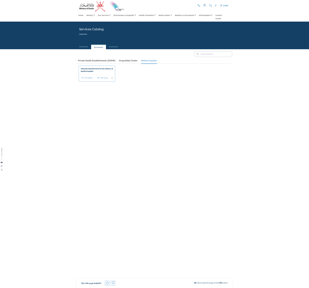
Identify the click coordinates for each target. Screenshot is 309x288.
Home (80, 15)
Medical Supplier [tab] (149, 61)
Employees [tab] (113, 47)
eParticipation (205, 15)
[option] (90, 17)
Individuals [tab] (83, 47)
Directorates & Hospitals (123, 15)
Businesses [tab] (98, 47)
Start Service (104, 78)
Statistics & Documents (184, 15)
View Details (88, 78)
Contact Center (218, 17)
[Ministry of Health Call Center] (199, 5)
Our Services (103, 15)
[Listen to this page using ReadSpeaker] (79, 37)
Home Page (83, 34)
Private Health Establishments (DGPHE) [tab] (96, 61)
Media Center (164, 15)
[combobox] (213, 54)
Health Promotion (146, 15)
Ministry (89, 15)
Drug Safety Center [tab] (128, 61)
